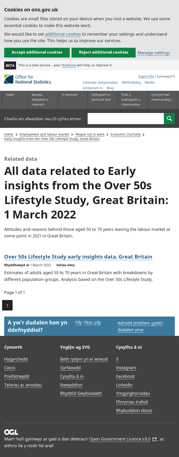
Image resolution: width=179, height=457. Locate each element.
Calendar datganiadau (100, 82)
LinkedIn (124, 385)
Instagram (126, 367)
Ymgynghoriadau (133, 393)
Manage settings (154, 52)
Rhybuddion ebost (134, 410)
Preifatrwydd (16, 376)
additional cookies (63, 34)
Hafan (10, 94)
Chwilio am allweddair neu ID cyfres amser (42, 118)
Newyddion (71, 385)
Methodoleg (131, 82)
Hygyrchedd (16, 359)
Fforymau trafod (132, 402)
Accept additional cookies (37, 52)
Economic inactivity (126, 134)
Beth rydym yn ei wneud (84, 359)
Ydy (78, 322)
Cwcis (9, 367)
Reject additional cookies (103, 52)
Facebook (125, 376)
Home (8, 134)
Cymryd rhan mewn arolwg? (161, 97)
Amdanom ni (93, 88)
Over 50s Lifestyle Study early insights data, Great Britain (78, 256)
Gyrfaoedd (70, 367)
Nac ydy (93, 322)
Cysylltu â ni (72, 376)
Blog (110, 88)
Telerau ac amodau (23, 385)
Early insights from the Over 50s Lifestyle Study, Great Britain (52, 138)
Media (150, 82)
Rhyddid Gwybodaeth (81, 393)
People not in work (90, 134)
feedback (69, 65)
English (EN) (146, 76)
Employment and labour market (44, 134)
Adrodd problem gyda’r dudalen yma (140, 326)
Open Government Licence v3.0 (119, 439)
